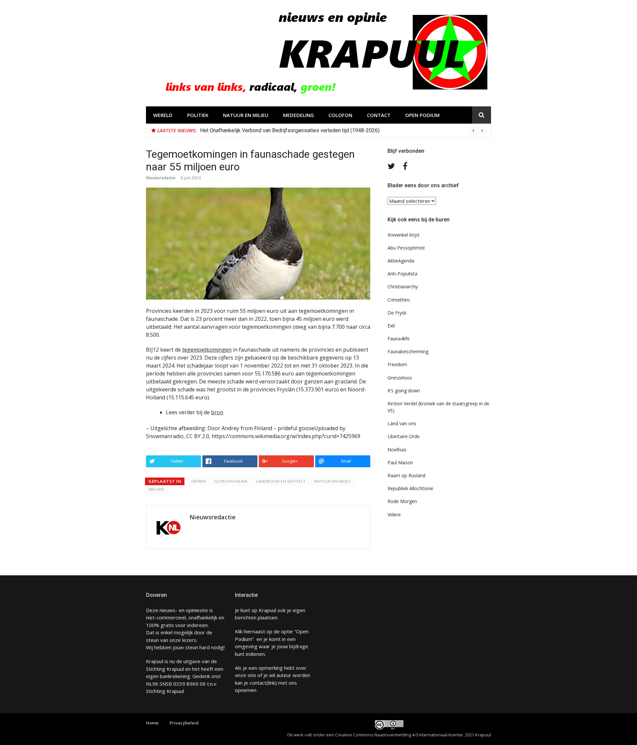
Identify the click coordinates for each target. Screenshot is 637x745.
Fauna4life (399, 338)
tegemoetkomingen (207, 349)
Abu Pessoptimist (406, 248)
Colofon (340, 115)
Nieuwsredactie (161, 178)
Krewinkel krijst (404, 235)
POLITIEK (197, 115)
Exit (391, 325)
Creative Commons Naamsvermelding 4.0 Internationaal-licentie (399, 735)
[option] (343, 130)
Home (152, 723)
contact (257, 682)
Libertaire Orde (404, 436)
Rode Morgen (402, 501)
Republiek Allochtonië (410, 488)
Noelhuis (397, 449)
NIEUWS (157, 489)
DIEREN (198, 481)
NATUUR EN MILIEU (245, 115)
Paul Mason (400, 462)
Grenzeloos (400, 377)
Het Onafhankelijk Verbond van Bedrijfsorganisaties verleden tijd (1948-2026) (290, 130)
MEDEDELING (298, 115)
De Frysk (397, 313)
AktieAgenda (401, 261)
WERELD (163, 115)
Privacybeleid (184, 723)
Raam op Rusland (406, 475)
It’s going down (404, 390)
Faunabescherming (408, 351)
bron (217, 412)
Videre (394, 514)
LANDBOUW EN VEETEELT (281, 481)
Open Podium (422, 115)
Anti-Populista (402, 273)
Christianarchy (403, 286)
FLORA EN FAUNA (231, 481)
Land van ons (402, 423)
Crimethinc (399, 300)
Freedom (397, 364)
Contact (378, 115)
